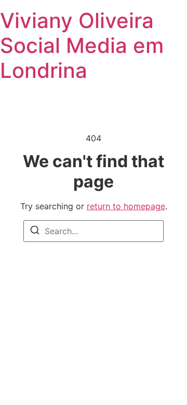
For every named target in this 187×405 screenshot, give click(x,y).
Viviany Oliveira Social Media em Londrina (82, 45)
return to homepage (126, 206)
